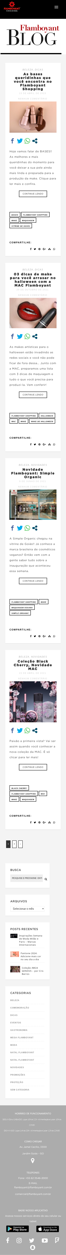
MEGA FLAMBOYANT (22, 1037)
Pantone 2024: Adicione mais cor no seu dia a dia (31, 956)
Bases (15, 215)
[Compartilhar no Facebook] (12, 141)
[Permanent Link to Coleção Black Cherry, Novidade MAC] (33, 721)
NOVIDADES (39, 465)
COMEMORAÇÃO (19, 1008)
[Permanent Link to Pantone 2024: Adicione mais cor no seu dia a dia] (14, 956)
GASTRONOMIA (19, 1030)
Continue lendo (33, 194)
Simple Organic (20, 613)
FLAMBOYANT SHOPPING (35, 215)
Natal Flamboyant (22, 1052)
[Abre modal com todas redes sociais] (35, 141)
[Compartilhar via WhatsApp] (27, 141)
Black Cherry (19, 788)
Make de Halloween (42, 421)
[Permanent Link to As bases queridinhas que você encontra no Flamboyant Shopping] (33, 131)
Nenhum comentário (32, 99)
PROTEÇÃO (16, 1082)
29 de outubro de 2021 (33, 290)
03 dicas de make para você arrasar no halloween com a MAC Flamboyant (33, 279)
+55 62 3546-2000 (37, 1178)
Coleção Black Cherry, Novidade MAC (33, 664)
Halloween (47, 416)
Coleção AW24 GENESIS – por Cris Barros (32, 970)
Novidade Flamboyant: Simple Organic (33, 473)
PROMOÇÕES (17, 1075)
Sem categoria (19, 1090)
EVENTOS (15, 1023)
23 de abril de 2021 (32, 673)
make (14, 220)
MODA (13, 1045)
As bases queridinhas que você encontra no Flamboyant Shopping (33, 81)
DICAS (39, 69)
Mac (14, 421)
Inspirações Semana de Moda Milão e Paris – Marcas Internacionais (30, 940)
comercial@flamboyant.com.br (33, 1194)
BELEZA (28, 69)
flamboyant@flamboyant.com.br (33, 1188)
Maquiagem (28, 220)
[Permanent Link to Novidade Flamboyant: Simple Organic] (33, 518)
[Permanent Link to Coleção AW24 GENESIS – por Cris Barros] (15, 971)
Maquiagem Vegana (22, 608)
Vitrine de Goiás (21, 226)
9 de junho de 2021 (32, 481)
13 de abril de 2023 (32, 93)
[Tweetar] (20, 141)
